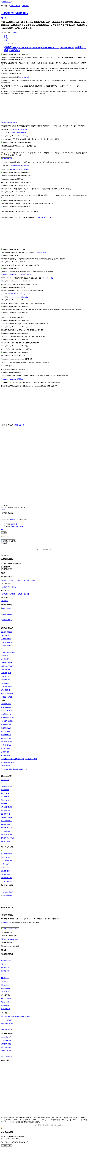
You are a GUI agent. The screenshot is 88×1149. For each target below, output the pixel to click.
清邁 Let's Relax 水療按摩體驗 (20, 165)
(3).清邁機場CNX (6, 724)
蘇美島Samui (4, 981)
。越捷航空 (33, 580)
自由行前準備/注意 (6, 786)
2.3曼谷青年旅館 (6, 645)
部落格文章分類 (19, 425)
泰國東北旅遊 (5, 991)
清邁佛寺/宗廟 (5, 867)
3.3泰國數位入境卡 (6, 662)
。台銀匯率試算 (5, 680)
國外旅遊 (14, 524)
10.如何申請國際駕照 (7, 693)
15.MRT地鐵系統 (6, 735)
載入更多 (3, 532)
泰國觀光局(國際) (6, 1047)
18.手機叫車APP (5, 748)
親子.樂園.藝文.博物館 (7, 838)
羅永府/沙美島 (5, 967)
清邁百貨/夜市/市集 (17, 526)
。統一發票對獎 (5, 1016)
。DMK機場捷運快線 (7, 717)
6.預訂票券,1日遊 (6, 673)
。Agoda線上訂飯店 (7, 892)
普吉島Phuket (5, 978)
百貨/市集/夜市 (5, 871)
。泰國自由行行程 (6, 759)
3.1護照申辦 (4, 655)
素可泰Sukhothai (5, 988)
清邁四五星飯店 (5, 857)
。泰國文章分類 (5, 766)
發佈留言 (3, 543)
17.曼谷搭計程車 (6, 745)
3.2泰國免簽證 (5, 659)
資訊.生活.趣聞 (5, 841)
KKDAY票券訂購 (6, 1040)
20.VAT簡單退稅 (5, 755)
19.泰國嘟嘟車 (5, 752)
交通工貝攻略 (5, 793)
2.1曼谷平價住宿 (6, 639)
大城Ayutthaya (5, 985)
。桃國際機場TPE (6, 704)
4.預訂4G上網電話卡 (7, 666)
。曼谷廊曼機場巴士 (7, 721)
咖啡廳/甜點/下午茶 (6, 827)
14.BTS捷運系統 (5, 731)
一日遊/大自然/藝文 (6, 881)
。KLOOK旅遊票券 (7, 1020)
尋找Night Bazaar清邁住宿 (19, 129)
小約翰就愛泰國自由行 (14, 13)
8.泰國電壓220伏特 (6, 686)
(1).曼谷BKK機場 (6, 707)
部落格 (6, 38)
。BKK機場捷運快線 (7, 710)
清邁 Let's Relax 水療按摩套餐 (20, 169)
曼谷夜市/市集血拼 (6, 817)
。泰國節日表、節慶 (31, 759)
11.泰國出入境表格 (6, 697)
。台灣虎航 (4, 601)
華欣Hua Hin (4, 964)
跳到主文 (3, 18)
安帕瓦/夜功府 (5, 971)
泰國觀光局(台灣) (6, 1044)
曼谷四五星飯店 (5, 800)
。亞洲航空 (14, 587)
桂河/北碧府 (4, 974)
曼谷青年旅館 (5, 803)
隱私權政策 (53, 1125)
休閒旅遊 (15, 32)
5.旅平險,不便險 (5, 669)
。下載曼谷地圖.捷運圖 (8, 762)
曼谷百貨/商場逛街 (6, 821)
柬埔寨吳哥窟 (5, 1005)
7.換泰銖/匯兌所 (5, 676)
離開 (10, 1145)
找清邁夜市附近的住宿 (19, 133)
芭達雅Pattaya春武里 (7, 960)
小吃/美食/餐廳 (5, 874)
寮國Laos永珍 (5, 1002)
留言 (15, 519)
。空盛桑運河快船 (6, 741)
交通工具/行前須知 (6, 860)
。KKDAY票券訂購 (7, 1023)
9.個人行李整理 (5, 690)
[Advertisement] (44, 108)
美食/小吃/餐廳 (5, 824)
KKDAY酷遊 (51, 217)
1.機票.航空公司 (5, 635)
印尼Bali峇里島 (5, 1009)
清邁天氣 (9, 632)
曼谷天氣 (3, 632)
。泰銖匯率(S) (5, 683)
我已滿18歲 (4, 1145)
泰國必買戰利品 (5, 810)
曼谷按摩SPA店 (5, 814)
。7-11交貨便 (15, 1016)
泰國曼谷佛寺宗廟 (6, 834)
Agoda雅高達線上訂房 (21, 769)
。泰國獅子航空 (5, 587)
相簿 (5, 36)
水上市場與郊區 (5, 831)
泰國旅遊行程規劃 (6, 807)
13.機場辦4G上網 (6, 728)
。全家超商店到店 (24, 1016)
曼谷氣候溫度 (5, 780)
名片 (5, 40)
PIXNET (31, 1125)
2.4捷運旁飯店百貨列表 (8, 652)
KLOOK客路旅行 (41, 217)
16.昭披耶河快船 (6, 738)
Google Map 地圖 (24, 77)
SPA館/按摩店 (5, 864)
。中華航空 (18, 580)
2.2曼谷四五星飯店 (6, 642)
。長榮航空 (11, 580)
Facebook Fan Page (6, 922)
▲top (2, 529)
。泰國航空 (4, 580)
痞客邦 (12, 519)
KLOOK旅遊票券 (6, 1037)
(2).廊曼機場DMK (6, 714)
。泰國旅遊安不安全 (18, 759)
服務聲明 (60, 1125)
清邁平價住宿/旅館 (6, 854)
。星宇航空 (25, 580)
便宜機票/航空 (5, 790)
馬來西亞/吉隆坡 (6, 998)
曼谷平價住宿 (5, 797)
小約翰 (3, 509)
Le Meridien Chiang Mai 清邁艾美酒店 (18, 297)
